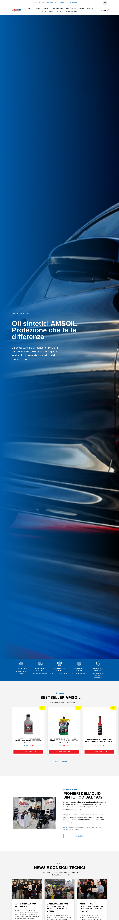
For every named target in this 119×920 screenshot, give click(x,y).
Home (35, 2)
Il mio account (72, 2)
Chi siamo (42, 2)
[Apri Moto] (40, 9)
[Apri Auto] (32, 9)
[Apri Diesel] (49, 9)
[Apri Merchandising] (78, 12)
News (62, 2)
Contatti (50, 2)
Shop (56, 2)
